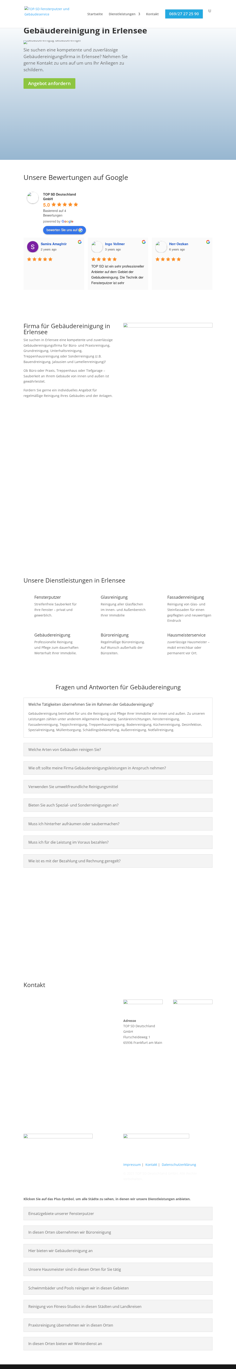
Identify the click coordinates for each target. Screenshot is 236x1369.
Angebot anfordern (49, 83)
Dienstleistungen (122, 14)
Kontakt (152, 14)
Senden (202, 145)
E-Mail (184, 938)
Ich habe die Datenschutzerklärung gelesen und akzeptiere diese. (181, 134)
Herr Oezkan (178, 243)
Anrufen (51, 933)
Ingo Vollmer (115, 243)
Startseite (95, 14)
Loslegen (198, 530)
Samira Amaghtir (54, 243)
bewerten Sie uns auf (62, 229)
